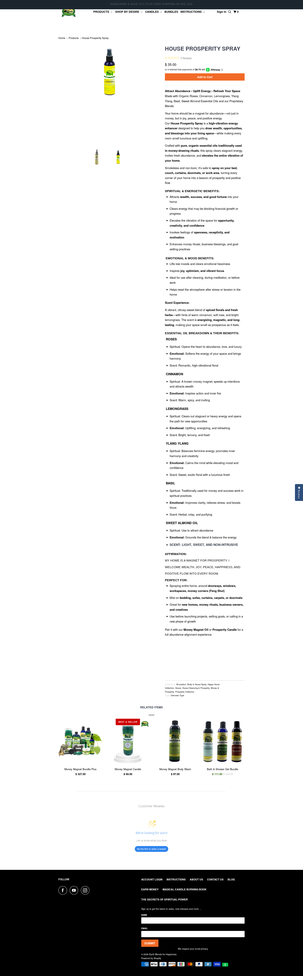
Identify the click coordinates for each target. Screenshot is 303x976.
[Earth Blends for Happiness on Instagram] (86, 890)
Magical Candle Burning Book (185, 889)
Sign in (221, 12)
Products (102, 12)
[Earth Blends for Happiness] (68, 12)
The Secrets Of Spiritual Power (164, 899)
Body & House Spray (196, 684)
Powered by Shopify (151, 958)
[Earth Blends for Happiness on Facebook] (63, 890)
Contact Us (215, 879)
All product (181, 684)
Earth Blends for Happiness (162, 954)
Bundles (171, 12)
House (178, 687)
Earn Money (150, 889)
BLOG (231, 879)
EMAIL (144, 928)
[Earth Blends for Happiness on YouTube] (75, 890)
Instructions (191, 12)
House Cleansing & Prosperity (196, 687)
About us (196, 879)
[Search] (230, 12)
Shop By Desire (128, 12)
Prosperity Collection (184, 691)
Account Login (152, 879)
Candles (152, 12)
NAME (144, 914)
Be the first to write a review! (151, 848)
